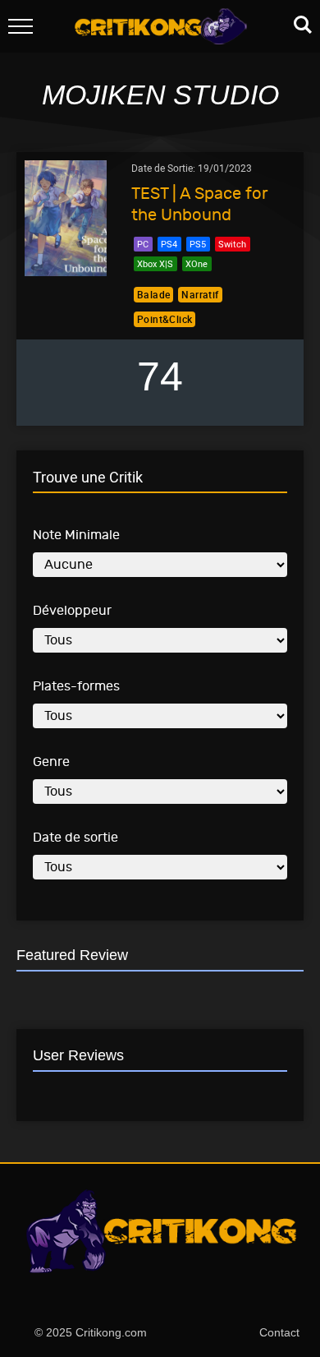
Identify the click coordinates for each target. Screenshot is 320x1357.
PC (143, 244)
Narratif (199, 294)
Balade (153, 294)
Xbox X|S (155, 263)
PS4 (169, 244)
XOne (196, 263)
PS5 (198, 244)
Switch (232, 244)
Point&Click (164, 318)
